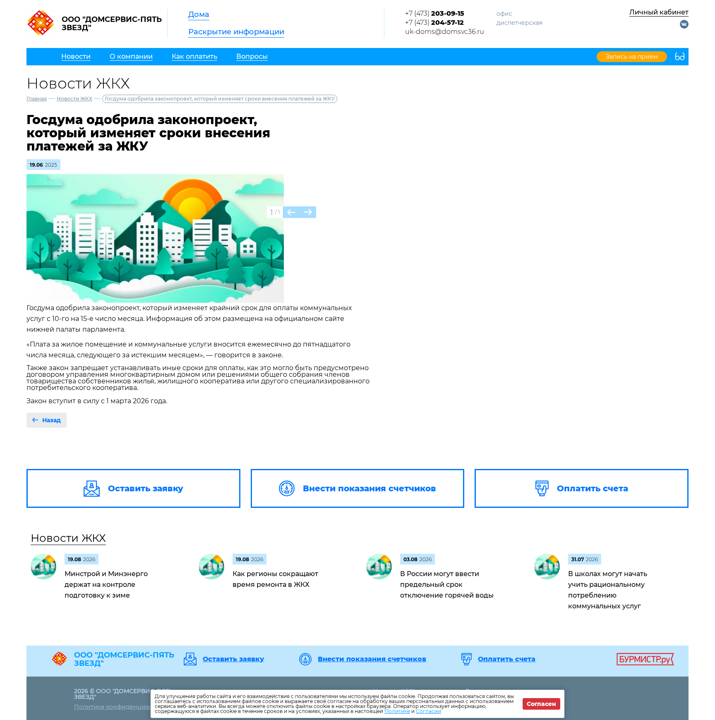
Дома (198, 14)
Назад (51, 420)
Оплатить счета (506, 659)
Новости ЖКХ (74, 99)
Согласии (428, 711)
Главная (36, 99)
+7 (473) (434, 13)
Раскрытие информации (236, 31)
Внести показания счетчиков (372, 659)
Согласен (541, 704)
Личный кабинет (659, 12)
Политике (397, 711)
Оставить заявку (233, 659)
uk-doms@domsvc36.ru (444, 32)
